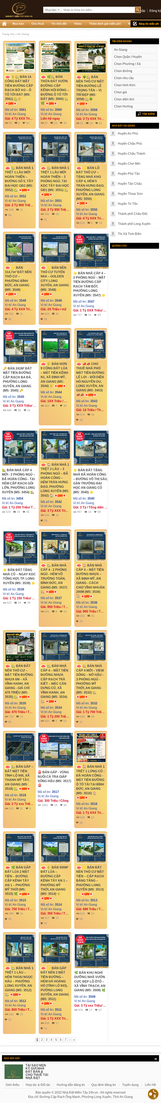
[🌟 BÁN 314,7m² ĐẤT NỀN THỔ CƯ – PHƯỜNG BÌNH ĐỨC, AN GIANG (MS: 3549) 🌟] (19, 248)
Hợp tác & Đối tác (38, 1084)
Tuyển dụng (130, 1084)
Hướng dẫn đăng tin (71, 1084)
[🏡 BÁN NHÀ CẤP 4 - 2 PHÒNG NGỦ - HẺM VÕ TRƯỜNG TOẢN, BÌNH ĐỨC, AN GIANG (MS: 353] (55, 546)
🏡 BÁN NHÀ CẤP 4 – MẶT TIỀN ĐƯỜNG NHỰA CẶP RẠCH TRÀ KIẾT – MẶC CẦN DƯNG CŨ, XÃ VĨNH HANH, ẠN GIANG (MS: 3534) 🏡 (54, 683)
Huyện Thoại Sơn (130, 193)
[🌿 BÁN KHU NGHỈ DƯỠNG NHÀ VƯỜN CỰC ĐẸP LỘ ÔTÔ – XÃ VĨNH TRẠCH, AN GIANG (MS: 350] (92, 950)
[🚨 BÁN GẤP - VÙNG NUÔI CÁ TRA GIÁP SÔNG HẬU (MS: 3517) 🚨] (55, 750)
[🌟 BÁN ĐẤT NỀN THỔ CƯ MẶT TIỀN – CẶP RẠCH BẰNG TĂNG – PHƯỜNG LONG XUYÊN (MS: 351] (91, 848)
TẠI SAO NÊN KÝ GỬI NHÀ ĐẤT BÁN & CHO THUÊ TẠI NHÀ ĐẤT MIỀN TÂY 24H (37, 1073)
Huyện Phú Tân (129, 173)
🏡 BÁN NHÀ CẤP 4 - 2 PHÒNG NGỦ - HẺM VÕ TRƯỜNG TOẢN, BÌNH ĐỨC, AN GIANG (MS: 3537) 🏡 (54, 578)
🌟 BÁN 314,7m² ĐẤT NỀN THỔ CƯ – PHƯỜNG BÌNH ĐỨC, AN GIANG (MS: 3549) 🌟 (18, 278)
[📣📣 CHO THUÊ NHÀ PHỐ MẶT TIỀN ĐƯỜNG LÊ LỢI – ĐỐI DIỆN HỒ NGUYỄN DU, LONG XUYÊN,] (91, 344)
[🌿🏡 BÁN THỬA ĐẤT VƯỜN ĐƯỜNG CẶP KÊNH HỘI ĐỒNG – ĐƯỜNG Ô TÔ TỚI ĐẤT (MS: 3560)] (55, 57)
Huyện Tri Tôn (128, 203)
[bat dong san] (19, 10)
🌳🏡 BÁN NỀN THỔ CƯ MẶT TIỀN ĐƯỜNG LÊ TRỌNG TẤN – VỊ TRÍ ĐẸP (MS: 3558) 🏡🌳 (90, 88)
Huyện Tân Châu (130, 183)
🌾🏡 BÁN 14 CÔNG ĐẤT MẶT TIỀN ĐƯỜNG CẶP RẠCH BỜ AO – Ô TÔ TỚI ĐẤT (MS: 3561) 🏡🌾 (19, 88)
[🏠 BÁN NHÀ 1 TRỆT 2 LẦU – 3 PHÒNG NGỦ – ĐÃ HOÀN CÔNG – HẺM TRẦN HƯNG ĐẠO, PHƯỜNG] (55, 445)
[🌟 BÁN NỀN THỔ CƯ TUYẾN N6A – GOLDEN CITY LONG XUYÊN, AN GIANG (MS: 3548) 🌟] (55, 248)
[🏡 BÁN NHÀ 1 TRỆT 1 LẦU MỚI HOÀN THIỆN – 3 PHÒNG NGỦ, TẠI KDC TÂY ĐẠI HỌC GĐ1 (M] (55, 148)
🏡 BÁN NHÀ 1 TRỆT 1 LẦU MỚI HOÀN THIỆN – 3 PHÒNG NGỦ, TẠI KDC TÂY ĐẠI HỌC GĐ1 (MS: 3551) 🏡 (55, 179)
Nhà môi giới (12, 1058)
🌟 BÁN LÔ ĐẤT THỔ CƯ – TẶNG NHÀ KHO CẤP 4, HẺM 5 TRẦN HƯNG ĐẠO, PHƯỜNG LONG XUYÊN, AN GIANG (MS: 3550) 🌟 (90, 183)
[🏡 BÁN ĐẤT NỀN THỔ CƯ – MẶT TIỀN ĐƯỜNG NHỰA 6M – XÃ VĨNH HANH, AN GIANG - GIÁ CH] (19, 646)
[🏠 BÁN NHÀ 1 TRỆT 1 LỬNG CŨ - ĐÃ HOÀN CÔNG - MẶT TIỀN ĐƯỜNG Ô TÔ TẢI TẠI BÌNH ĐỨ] (91, 747)
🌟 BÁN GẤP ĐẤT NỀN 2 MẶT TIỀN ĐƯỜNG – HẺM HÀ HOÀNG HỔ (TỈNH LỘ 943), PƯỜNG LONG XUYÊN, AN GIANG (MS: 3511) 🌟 (55, 983)
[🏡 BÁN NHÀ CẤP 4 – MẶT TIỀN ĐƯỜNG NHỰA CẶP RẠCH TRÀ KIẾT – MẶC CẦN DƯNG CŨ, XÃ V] (55, 646)
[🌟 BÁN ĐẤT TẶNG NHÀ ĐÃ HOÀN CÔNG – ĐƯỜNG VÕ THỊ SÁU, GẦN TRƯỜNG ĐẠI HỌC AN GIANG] (91, 448)
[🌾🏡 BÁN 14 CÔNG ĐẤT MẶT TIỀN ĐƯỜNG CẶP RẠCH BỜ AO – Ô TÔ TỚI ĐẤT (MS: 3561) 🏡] (19, 57)
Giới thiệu (12, 1084)
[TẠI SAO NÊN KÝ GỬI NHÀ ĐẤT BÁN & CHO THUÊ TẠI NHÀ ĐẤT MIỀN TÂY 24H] (14, 1073)
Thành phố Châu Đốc (133, 213)
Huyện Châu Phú (130, 143)
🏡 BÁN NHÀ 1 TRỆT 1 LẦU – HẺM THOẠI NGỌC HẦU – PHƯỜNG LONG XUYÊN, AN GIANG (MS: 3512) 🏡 (19, 981)
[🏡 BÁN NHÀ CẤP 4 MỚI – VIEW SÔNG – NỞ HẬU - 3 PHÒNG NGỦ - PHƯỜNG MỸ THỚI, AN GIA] (91, 646)
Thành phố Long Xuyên (134, 223)
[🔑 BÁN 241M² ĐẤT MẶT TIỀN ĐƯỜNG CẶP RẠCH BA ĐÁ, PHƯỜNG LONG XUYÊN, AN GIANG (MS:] (20, 346)
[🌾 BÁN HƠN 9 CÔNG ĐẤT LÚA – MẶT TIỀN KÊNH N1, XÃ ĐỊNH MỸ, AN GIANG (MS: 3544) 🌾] (55, 344)
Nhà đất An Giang (123, 125)
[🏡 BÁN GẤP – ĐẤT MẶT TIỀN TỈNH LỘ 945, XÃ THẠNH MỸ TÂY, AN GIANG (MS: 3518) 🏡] (19, 747)
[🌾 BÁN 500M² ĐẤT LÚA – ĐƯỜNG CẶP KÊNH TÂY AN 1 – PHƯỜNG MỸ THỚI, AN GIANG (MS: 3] (55, 848)
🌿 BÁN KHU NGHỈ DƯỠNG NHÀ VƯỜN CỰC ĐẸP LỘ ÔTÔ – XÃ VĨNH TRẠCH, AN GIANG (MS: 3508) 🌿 (89, 981)
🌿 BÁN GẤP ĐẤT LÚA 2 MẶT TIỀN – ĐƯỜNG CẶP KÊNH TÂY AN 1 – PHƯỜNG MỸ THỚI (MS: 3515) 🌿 (18, 880)
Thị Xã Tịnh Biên (129, 234)
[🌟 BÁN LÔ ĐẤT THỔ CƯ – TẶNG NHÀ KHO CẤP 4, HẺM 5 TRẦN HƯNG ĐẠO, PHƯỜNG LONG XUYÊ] (91, 148)
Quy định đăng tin (103, 1084)
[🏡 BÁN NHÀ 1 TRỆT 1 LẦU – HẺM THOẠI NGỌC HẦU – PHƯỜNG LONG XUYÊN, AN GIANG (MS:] (19, 949)
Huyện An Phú (128, 133)
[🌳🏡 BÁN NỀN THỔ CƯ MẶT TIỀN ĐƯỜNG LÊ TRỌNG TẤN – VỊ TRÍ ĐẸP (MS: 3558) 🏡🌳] (91, 57)
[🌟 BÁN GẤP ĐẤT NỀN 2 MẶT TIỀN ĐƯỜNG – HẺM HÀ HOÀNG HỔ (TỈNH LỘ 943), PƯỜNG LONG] (55, 949)
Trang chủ (8, 34)
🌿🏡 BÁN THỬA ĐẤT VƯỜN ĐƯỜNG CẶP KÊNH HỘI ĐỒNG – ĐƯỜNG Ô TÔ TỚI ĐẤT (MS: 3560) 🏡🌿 (55, 90)
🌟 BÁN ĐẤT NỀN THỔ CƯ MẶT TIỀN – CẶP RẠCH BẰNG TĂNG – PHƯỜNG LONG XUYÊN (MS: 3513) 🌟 (90, 880)
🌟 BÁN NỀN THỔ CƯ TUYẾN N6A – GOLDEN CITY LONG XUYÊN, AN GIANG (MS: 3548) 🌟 (55, 278)
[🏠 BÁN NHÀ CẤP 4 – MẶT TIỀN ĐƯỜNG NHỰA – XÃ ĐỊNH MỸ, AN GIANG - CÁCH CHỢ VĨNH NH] (91, 546)
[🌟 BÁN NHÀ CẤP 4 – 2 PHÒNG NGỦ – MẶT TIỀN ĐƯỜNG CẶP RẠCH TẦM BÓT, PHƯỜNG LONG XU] (91, 251)
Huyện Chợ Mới (129, 163)
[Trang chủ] (4, 24)
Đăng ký (155, 10)
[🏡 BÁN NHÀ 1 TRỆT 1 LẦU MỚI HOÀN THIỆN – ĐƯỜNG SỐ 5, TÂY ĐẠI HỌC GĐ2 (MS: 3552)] (19, 148)
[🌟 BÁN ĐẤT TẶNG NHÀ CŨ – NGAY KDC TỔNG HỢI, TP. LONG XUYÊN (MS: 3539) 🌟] (20, 548)
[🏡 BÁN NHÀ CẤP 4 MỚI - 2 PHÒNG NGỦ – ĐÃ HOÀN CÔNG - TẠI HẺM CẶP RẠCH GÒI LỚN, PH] (20, 448)
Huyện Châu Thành (131, 153)
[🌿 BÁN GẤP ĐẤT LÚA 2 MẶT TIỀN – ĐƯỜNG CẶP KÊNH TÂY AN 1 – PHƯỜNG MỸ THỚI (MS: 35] (19, 848)
